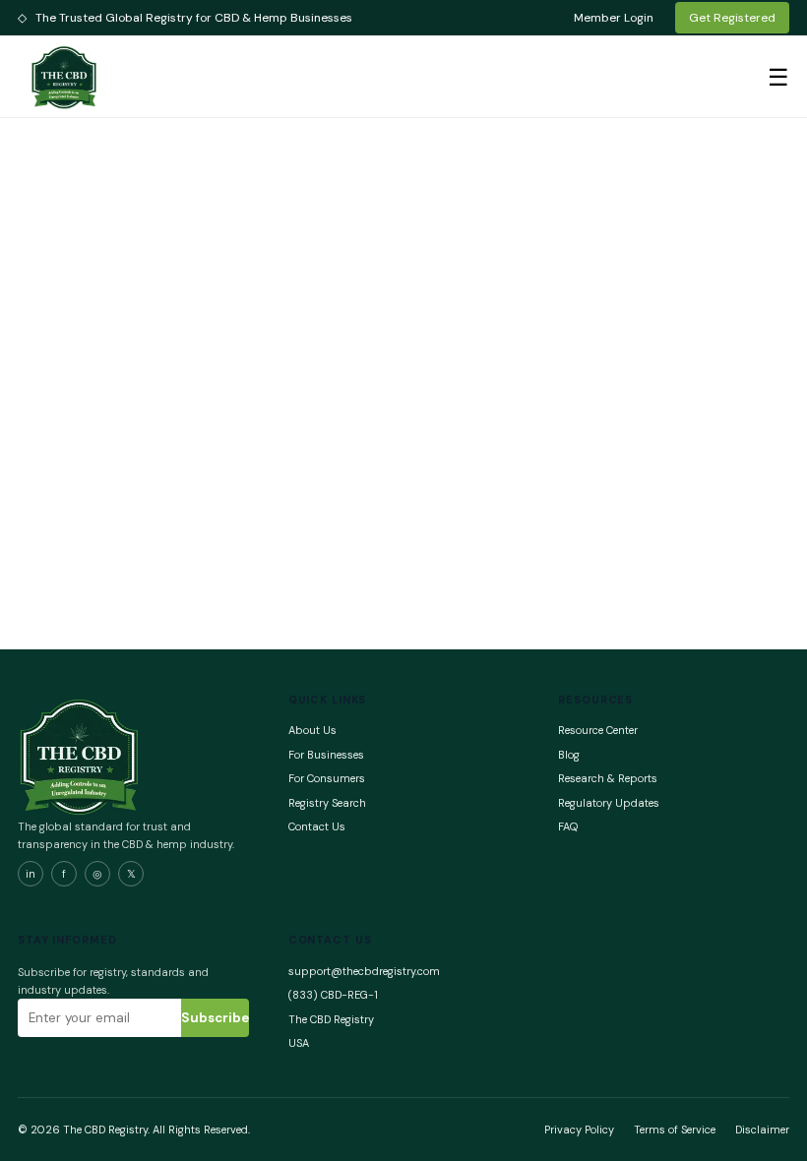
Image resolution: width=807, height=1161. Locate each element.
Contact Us (316, 826)
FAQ (568, 826)
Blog (569, 755)
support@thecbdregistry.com (364, 971)
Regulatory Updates (608, 803)
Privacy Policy (579, 1129)
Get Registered (732, 18)
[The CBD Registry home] (65, 76)
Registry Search (327, 803)
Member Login (613, 18)
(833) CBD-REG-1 (333, 995)
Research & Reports (607, 778)
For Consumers (326, 778)
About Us (312, 730)
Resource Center (598, 730)
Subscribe (215, 1017)
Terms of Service (674, 1129)
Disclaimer (762, 1129)
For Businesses (326, 755)
